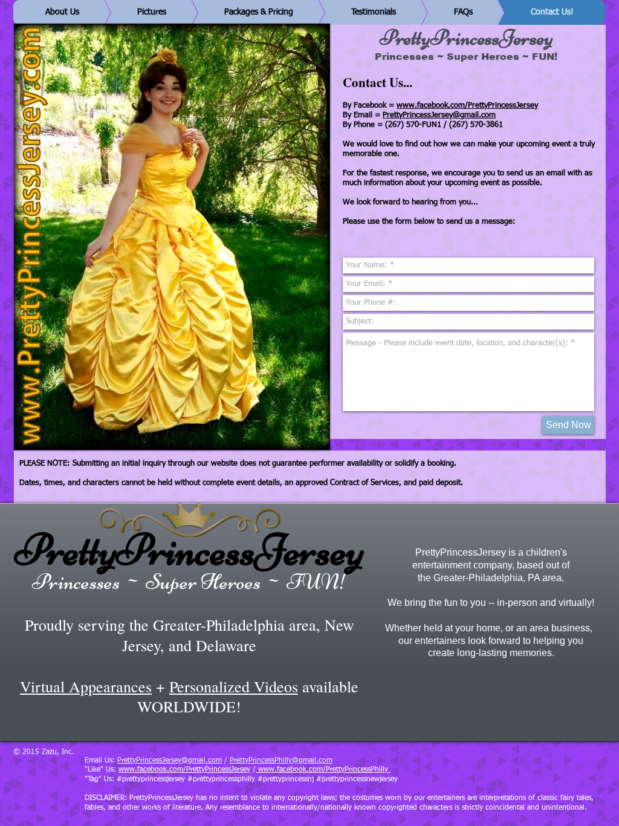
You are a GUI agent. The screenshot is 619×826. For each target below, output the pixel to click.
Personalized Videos (233, 686)
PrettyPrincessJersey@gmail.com (439, 115)
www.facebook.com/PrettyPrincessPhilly (323, 769)
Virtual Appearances (86, 686)
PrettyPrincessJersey (189, 549)
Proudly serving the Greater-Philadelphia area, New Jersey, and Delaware (189, 634)
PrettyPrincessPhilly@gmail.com (281, 760)
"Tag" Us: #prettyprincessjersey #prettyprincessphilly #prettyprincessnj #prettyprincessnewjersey (241, 779)
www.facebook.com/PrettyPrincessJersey (467, 105)
